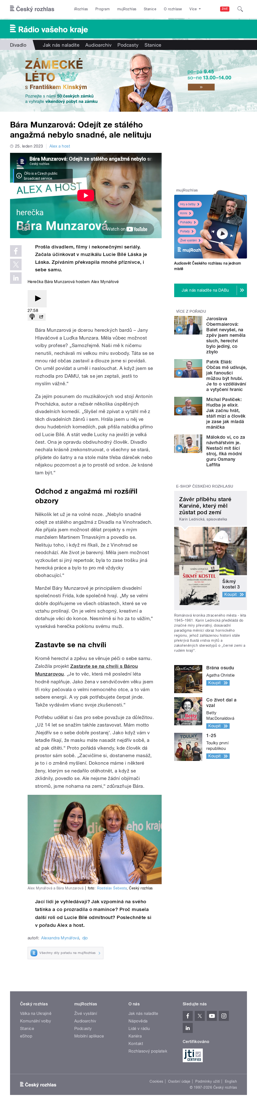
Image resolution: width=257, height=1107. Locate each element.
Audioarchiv (98, 45)
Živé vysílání (188, 240)
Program (102, 9)
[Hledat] (240, 9)
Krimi (183, 213)
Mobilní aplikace (89, 1036)
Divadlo (18, 45)
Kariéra (135, 1036)
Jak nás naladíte (61, 45)
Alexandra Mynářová (60, 938)
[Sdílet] (41, 317)
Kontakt (135, 1043)
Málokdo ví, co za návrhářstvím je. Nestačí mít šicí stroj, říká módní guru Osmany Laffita (225, 450)
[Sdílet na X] (16, 264)
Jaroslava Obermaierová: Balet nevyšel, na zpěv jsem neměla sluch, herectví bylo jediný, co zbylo (225, 335)
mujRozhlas (127, 9)
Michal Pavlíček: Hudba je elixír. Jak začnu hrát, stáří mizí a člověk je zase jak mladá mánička (225, 413)
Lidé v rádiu (139, 1028)
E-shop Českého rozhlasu (204, 486)
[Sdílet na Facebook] (16, 251)
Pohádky (186, 222)
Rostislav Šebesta (112, 888)
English (231, 1081)
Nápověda (138, 1021)
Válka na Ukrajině (35, 1013)
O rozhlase (173, 9)
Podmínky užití (207, 1081)
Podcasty (128, 45)
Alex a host (59, 146)
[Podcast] (32, 317)
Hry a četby (188, 204)
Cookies (156, 1081)
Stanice (150, 9)
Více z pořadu (191, 311)
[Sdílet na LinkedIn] (16, 278)
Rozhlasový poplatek (147, 1051)
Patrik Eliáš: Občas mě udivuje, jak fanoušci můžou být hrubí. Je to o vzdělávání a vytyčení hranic (226, 375)
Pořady (185, 231)
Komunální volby (35, 1021)
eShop (26, 1036)
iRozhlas (81, 9)
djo (85, 938)
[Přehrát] (37, 298)
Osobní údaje (179, 1081)
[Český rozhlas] (32, 9)
